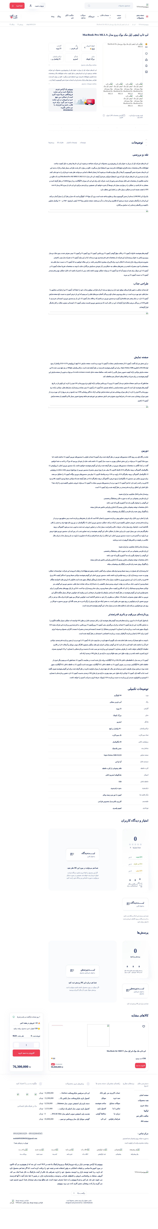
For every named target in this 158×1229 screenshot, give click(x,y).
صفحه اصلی (119, 16)
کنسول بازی (101, 1109)
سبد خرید (116, 1098)
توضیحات (83, 142)
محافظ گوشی (101, 1114)
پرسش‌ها (51, 142)
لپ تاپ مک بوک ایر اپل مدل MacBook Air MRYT (126, 1051)
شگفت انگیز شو (69, 16)
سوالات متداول (82, 16)
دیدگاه (12, 24)
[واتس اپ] (23, 1110)
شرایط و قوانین (114, 1119)
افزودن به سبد (140, 1065)
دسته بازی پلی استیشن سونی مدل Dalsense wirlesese (73, 1104)
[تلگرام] (36, 1110)
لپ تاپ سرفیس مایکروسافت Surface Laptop (75, 1093)
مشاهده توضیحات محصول (89, 84)
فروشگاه (91, 16)
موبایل (103, 1098)
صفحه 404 (144, 1121)
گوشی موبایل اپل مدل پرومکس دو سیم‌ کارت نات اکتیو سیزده (74, 1119)
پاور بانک (103, 1093)
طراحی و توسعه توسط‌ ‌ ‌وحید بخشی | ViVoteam (29, 1202)
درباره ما (117, 1114)
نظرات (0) (60, 142)
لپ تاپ (103, 1119)
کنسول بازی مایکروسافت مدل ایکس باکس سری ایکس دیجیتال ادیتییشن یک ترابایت (73, 1098)
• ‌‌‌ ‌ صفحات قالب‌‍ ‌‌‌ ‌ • (105, 16)
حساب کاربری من (113, 1093)
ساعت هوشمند (100, 1103)
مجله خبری (144, 1106)
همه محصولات (143, 1100)
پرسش (20, 24)
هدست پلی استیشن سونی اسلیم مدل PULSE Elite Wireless (70, 1114)
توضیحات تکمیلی (72, 142)
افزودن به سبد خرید (26, 1053)
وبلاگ (59, 16)
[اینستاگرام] (11, 1110)
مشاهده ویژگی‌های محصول (89, 65)
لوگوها (146, 1111)
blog (52, 16)
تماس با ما (116, 1109)
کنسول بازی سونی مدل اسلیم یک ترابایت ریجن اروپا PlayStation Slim (74, 1109)
